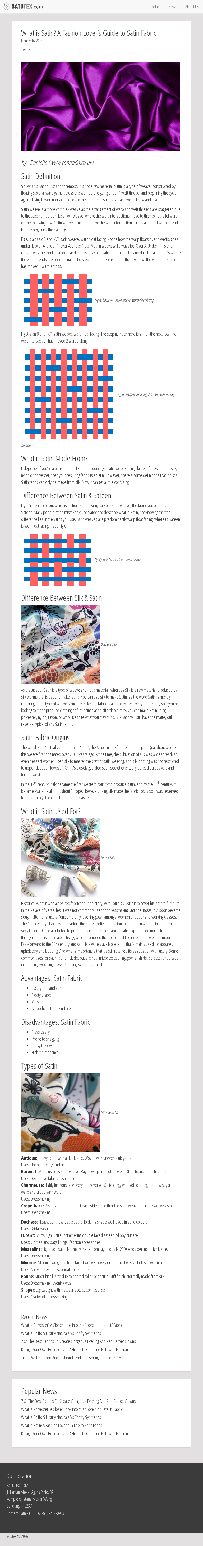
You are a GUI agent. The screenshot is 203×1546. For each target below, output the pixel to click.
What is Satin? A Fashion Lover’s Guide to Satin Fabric (61, 1425)
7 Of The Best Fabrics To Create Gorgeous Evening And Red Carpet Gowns (78, 1341)
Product (154, 6)
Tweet (26, 49)
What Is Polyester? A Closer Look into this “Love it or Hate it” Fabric (72, 1325)
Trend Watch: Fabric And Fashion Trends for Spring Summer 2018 (71, 1357)
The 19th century (34, 923)
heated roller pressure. (91, 1276)
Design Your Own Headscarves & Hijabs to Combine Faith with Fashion (74, 1349)
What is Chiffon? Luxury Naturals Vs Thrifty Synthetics (61, 1333)
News (172, 6)
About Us (192, 6)
